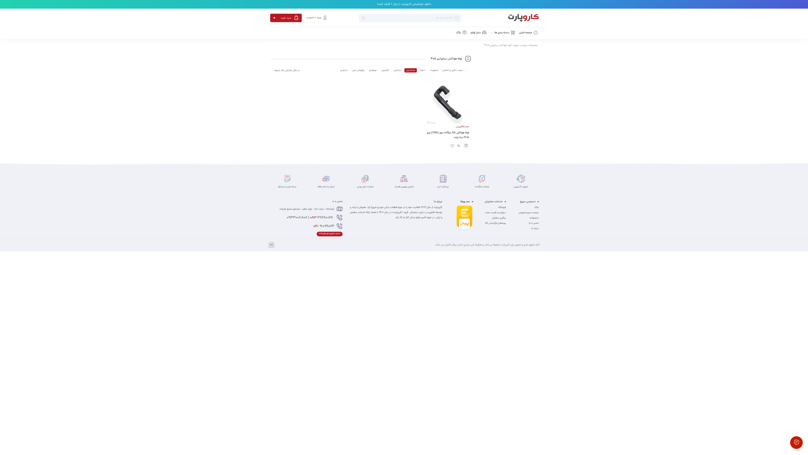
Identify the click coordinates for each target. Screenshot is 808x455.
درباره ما (535, 228)
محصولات (534, 218)
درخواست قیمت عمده (495, 212)
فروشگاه (502, 207)
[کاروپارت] (523, 18)
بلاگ (536, 207)
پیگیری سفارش (499, 218)
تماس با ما (534, 223)
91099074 (323, 226)
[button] (466, 146)
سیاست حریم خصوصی (528, 212)
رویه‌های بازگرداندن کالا (495, 223)
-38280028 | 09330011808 (310, 218)
